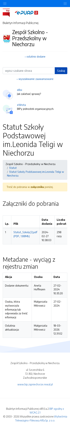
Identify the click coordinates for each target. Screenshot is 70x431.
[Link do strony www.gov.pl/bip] (8, 12)
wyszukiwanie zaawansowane (35, 78)
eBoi (19, 89)
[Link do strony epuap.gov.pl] (26, 12)
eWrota (21, 104)
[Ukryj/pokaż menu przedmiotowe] (5, 3)
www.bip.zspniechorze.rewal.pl (35, 384)
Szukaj (61, 70)
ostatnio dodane (36, 56)
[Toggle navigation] (65, 3)
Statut (13, 167)
